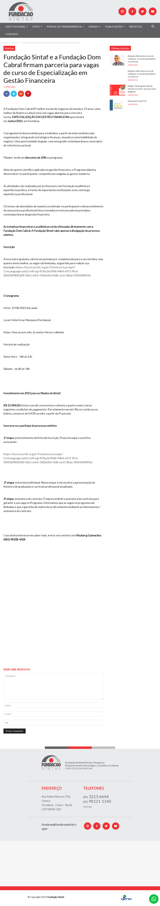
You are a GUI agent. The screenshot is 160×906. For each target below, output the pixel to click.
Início (5, 42)
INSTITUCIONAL (15, 26)
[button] (153, 26)
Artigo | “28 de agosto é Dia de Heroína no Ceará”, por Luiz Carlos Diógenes (142, 89)
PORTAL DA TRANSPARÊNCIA (64, 26)
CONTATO (12, 33)
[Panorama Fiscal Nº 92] (117, 105)
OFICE (36, 26)
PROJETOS (135, 26)
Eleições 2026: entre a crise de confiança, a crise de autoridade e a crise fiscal (142, 59)
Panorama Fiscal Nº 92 (137, 101)
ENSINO (93, 26)
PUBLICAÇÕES (113, 26)
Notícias (14, 42)
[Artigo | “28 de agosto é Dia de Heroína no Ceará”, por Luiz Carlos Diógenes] (117, 90)
